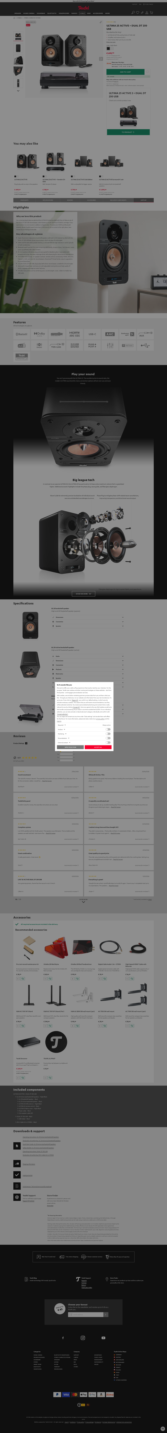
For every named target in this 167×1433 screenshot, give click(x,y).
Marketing (61, 734)
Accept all (98, 747)
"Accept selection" (62, 714)
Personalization (62, 738)
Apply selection (70, 747)
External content (63, 742)
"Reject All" (75, 700)
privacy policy (100, 719)
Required (60, 725)
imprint (59, 721)
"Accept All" (76, 707)
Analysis (60, 729)
